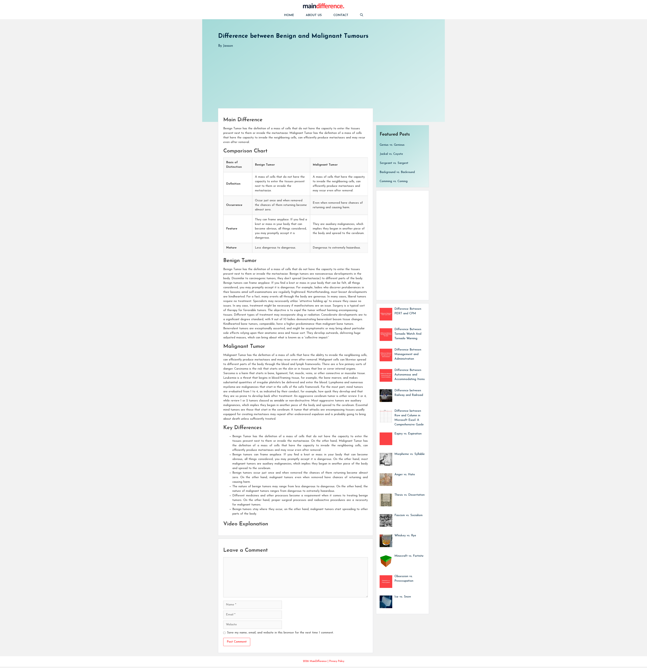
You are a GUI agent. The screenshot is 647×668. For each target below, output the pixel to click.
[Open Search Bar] (361, 15)
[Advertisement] (319, 74)
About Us (314, 15)
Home (289, 15)
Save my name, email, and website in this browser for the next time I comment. (280, 632)
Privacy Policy (336, 661)
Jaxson (228, 46)
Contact (340, 15)
